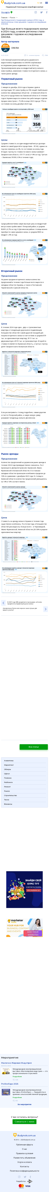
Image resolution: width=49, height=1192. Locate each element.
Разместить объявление (24, 1157)
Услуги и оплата (24, 1162)
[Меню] (46, 3)
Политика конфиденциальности (24, 1171)
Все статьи (34, 747)
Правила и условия (24, 1153)
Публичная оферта (24, 1144)
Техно (6, 800)
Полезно (8, 778)
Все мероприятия (24, 1104)
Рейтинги (8, 782)
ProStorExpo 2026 (9, 1084)
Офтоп (7, 774)
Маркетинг (9, 765)
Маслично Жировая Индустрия (16, 1063)
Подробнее (17, 1076)
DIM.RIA (15, 47)
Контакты (24, 1166)
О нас (24, 1149)
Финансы (8, 804)
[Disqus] (24, 648)
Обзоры (7, 769)
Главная (4, 18)
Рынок (12, 18)
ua (41, 3)
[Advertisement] (24, 833)
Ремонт (7, 787)
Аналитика (8, 761)
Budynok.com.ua (14, 3)
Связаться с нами (24, 1121)
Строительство (10, 795)
